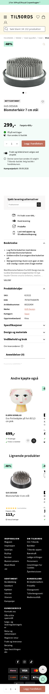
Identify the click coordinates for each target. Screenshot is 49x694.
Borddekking (10, 581)
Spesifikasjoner (13, 325)
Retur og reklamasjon (10, 632)
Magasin (8, 541)
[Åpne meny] (5, 17)
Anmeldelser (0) (15, 354)
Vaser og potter (30, 38)
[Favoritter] (27, 440)
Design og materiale (15, 332)
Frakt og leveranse (13, 641)
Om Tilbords (33, 541)
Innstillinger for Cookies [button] (34, 566)
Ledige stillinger (34, 557)
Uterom (8, 597)
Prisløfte (22, 226)
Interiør (18, 38)
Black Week (9, 565)
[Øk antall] (17, 144)
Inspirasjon (9, 545)
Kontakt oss (10, 611)
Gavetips (8, 549)
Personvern (32, 561)
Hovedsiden (8, 38)
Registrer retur (11, 637)
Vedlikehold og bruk (15, 339)
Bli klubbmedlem (35, 581)
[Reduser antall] (6, 144)
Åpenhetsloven (34, 571)
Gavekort (8, 585)
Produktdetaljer (13, 288)
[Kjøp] (33, 440)
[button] (42, 101)
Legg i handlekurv (33, 143)
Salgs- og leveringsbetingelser (13, 624)
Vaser (40, 38)
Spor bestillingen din (12, 650)
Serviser (8, 557)
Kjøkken (8, 589)
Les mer (7, 280)
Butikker (31, 545)
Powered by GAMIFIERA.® (13, 364)
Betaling (8, 645)
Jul (5, 568)
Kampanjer (9, 601)
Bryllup (7, 553)
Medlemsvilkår (34, 597)
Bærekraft (31, 553)
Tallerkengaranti (35, 593)
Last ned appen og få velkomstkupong (27, 233)
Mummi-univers (11, 561)
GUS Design (11, 106)
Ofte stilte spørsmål (9, 616)
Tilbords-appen (34, 549)
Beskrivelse (10, 243)
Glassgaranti (33, 589)
